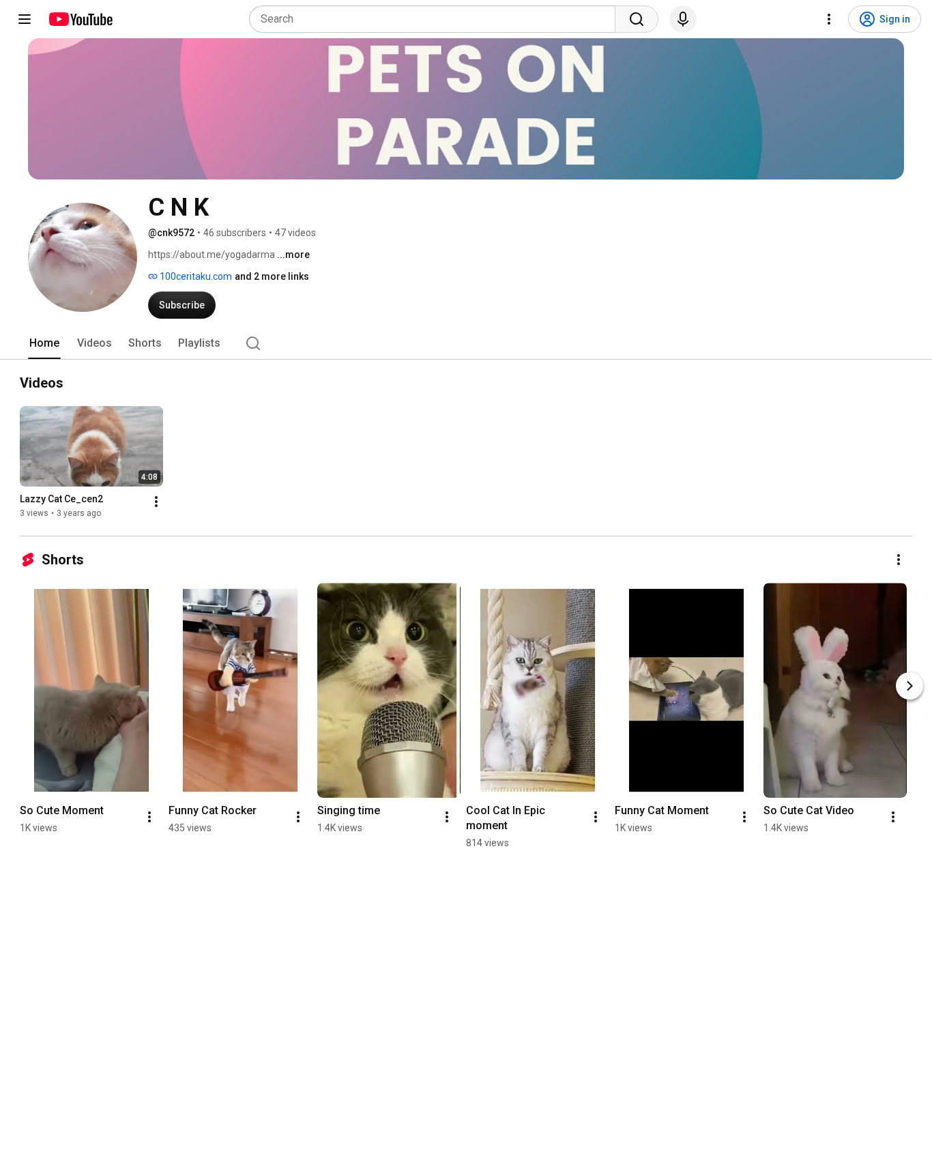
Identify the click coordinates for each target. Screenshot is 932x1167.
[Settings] (829, 19)
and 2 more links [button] (272, 276)
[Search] (636, 19)
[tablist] (466, 343)
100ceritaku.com (195, 276)
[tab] (44, 343)
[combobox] (436, 19)
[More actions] (156, 501)
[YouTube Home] (80, 19)
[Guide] (24, 19)
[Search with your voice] (683, 19)
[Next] (909, 686)
